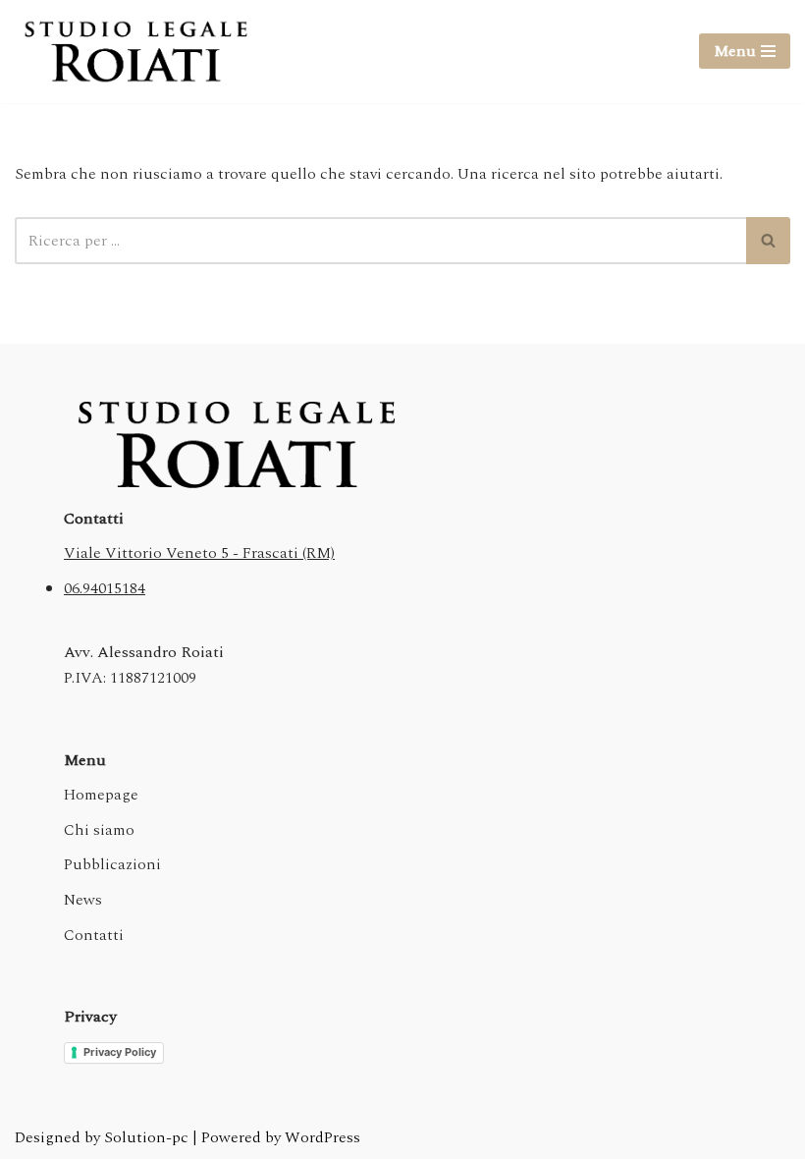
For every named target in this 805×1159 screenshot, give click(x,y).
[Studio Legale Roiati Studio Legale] (135, 51)
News (83, 899)
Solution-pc (148, 1137)
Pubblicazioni (112, 864)
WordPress (322, 1137)
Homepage (101, 794)
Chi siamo (99, 830)
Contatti (94, 935)
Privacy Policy (119, 1052)
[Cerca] (768, 240)
